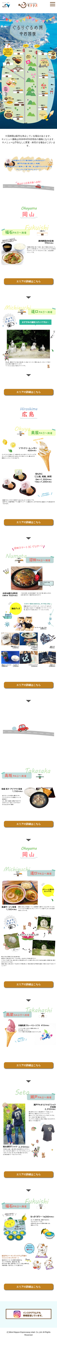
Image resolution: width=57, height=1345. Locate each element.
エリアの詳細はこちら (28, 281)
